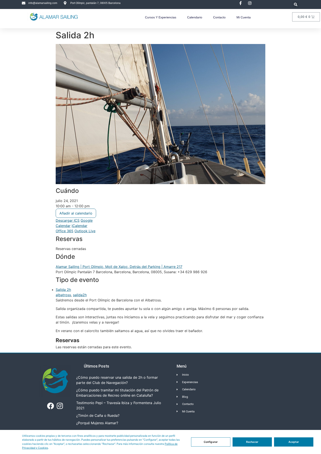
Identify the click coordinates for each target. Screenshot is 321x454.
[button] (295, 4)
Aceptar (293, 441)
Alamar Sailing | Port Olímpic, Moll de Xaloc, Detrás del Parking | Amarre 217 (119, 266)
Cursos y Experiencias (160, 17)
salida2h (80, 295)
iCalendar (79, 225)
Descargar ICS (67, 220)
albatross (63, 295)
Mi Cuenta (243, 17)
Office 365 (64, 231)
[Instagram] (60, 405)
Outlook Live (84, 231)
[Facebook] (50, 405)
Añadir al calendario (75, 213)
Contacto (219, 17)
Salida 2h (63, 289)
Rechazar (252, 441)
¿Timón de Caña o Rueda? (97, 415)
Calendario (194, 17)
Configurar (211, 441)
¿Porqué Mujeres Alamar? (97, 423)
